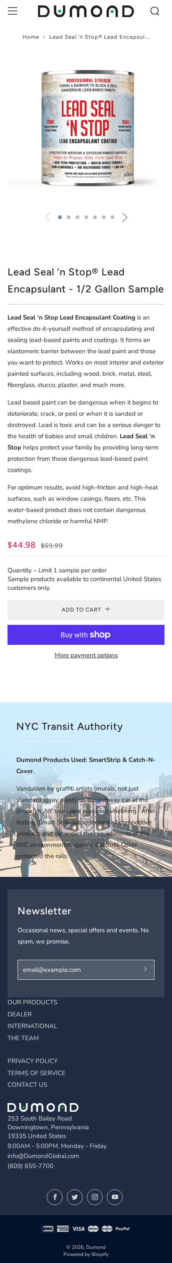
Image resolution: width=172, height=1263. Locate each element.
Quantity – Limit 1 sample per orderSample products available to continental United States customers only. (84, 579)
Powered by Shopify (86, 1254)
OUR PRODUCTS (32, 1002)
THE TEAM (23, 1038)
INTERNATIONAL (32, 1026)
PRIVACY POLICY (33, 1061)
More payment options (86, 655)
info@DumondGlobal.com (43, 1156)
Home (31, 37)
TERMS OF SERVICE (37, 1073)
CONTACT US (27, 1085)
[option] (86, 127)
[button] (60, 217)
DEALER (20, 1014)
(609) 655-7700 (30, 1166)
